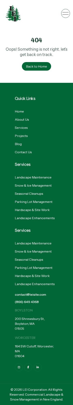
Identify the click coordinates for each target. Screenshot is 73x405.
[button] (65, 13)
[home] (13, 13)
